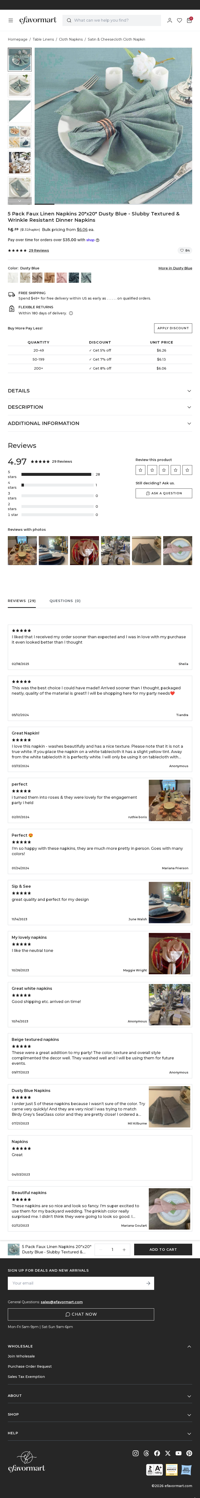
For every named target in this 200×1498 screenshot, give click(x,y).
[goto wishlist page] (179, 20)
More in (175, 268)
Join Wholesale (21, 1356)
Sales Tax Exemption (26, 1376)
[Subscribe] (148, 1283)
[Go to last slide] (20, 51)
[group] (20, 59)
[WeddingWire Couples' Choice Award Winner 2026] (172, 1470)
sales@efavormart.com (62, 1302)
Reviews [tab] (22, 601)
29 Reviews (39, 250)
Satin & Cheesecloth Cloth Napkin (116, 39)
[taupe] (37, 278)
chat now (84, 1314)
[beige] (25, 278)
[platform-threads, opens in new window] (146, 1453)
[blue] (74, 278)
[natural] (49, 278)
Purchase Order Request (30, 1366)
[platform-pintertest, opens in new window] (189, 1453)
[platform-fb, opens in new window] (157, 1453)
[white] (13, 278)
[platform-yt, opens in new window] (178, 1453)
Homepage (18, 39)
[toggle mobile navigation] (11, 20)
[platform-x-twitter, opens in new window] (168, 1453)
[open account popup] (170, 20)
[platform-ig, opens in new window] (136, 1453)
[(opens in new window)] (154, 1470)
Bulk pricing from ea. (68, 229)
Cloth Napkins (71, 39)
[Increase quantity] (124, 1250)
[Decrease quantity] (101, 1250)
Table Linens (43, 39)
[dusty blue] (86, 278)
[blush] (62, 278)
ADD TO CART (163, 1249)
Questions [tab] (65, 601)
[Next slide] (20, 201)
